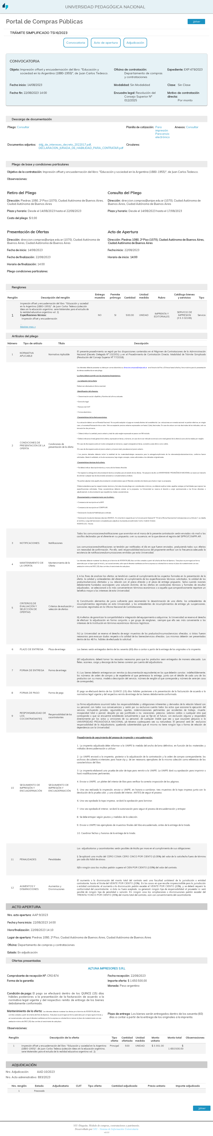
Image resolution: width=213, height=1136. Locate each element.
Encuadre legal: (124, 93)
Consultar (23, 127)
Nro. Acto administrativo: (21, 1077)
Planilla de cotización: (140, 127)
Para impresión (161, 128)
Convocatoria (75, 43)
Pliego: (11, 127)
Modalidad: (121, 85)
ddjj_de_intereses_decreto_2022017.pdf (65, 144)
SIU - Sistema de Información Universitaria (115, 1129)
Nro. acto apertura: (19, 915)
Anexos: (180, 127)
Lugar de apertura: (19, 937)
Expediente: (175, 69)
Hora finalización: (18, 930)
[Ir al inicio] (5, 8)
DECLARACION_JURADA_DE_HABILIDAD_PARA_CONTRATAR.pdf (81, 148)
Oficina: (12, 945)
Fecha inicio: (18, 85)
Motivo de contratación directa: (183, 94)
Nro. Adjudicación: (17, 1071)
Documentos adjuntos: (21, 144)
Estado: (12, 952)
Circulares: (133, 144)
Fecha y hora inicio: (19, 922)
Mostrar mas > (28, 326)
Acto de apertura (106, 43)
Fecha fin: (16, 93)
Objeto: (15, 69)
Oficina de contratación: (130, 69)
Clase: (171, 85)
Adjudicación (135, 43)
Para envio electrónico (162, 135)
